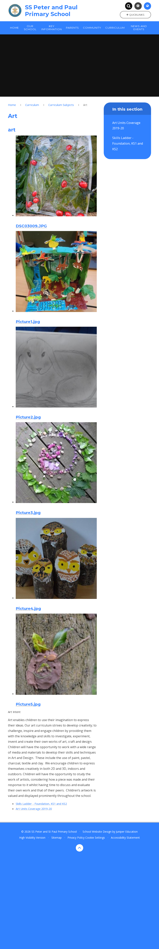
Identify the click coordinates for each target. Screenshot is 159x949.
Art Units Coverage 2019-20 (34, 809)
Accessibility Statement (125, 837)
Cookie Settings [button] (95, 837)
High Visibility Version (32, 837)
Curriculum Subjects (61, 105)
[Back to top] (79, 848)
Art (85, 105)
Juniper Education (127, 831)
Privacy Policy (76, 837)
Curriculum (32, 105)
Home (12, 105)
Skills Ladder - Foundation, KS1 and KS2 (41, 804)
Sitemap (56, 837)
